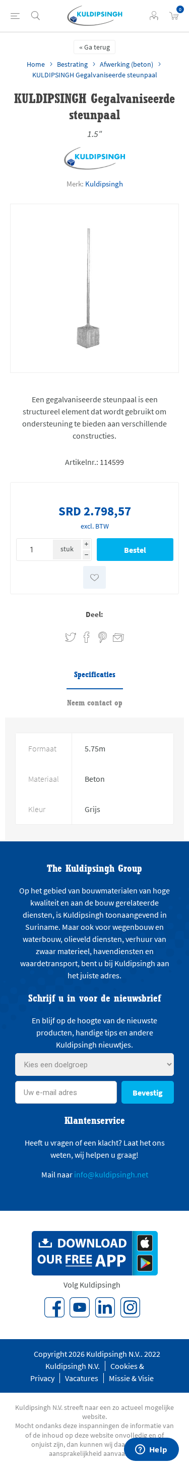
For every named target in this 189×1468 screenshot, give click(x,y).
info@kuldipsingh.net (111, 1174)
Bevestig (148, 1092)
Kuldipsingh (104, 183)
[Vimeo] (105, 1307)
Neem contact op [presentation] (94, 702)
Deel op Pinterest (102, 637)
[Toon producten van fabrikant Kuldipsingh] (94, 167)
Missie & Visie (131, 1378)
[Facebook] (54, 1307)
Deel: (94, 614)
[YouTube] (80, 1307)
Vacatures (81, 1378)
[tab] (94, 675)
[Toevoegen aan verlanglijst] (94, 577)
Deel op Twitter (70, 637)
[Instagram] (130, 1307)
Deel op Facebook (86, 637)
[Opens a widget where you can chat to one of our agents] (151, 1450)
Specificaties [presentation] (94, 674)
